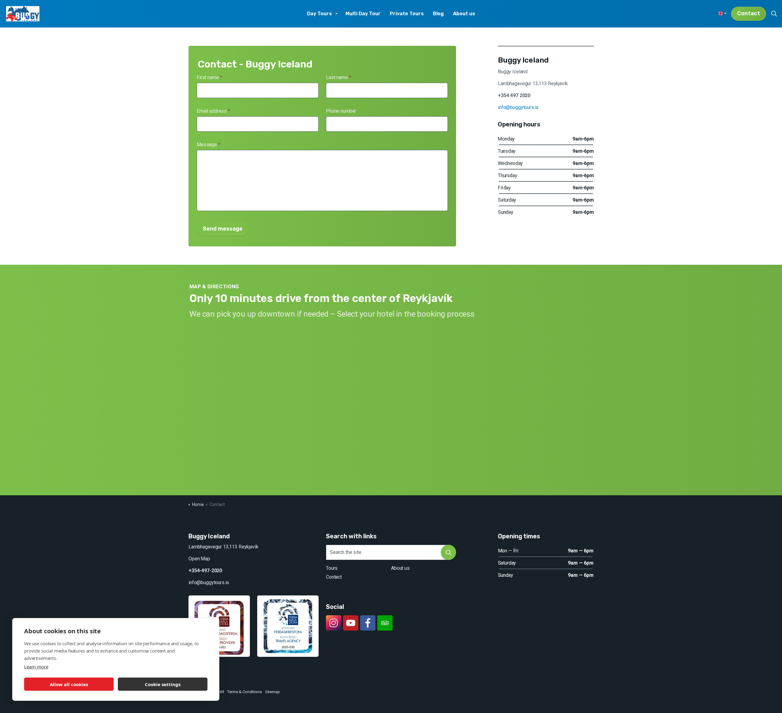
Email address (213, 111)
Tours (332, 568)
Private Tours (407, 13)
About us (464, 13)
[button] (448, 552)
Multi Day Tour (363, 13)
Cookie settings (163, 684)
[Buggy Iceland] (22, 13)
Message (208, 144)
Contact (748, 13)
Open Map (199, 559)
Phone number (341, 111)
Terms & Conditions (244, 691)
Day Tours (319, 13)
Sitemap (272, 691)
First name (209, 77)
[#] (350, 623)
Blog (438, 13)
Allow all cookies (69, 684)
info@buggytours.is (518, 107)
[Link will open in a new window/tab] (333, 623)
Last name (338, 77)
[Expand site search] (774, 13)
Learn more (36, 667)
